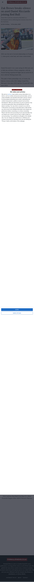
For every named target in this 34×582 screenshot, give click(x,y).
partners (10, 94)
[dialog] (17, 291)
